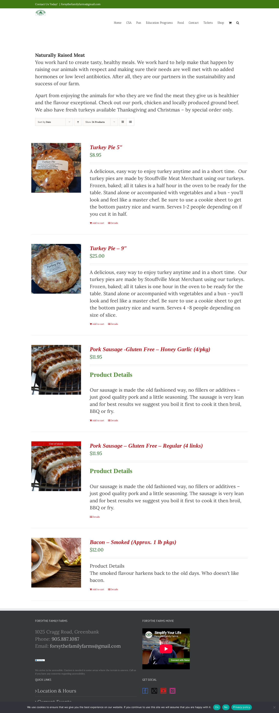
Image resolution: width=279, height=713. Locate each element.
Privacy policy (241, 707)
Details (114, 223)
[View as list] (130, 122)
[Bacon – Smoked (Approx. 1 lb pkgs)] (56, 563)
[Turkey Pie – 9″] (56, 269)
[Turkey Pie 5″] (56, 168)
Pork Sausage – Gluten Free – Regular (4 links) (146, 445)
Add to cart (98, 223)
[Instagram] (172, 691)
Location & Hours (56, 691)
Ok (216, 707)
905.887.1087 (65, 639)
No (226, 707)
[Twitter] (154, 691)
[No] (274, 707)
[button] (237, 22)
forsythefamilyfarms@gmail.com (81, 4)
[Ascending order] (78, 122)
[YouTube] (163, 691)
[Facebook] (145, 691)
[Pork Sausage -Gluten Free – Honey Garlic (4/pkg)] (56, 370)
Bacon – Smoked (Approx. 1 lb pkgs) (133, 542)
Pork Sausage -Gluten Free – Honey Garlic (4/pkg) (150, 349)
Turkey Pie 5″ (106, 147)
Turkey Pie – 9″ (108, 248)
